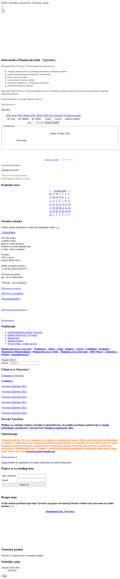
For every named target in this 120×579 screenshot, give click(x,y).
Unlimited (91, 349)
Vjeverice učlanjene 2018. (14, 413)
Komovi (70, 349)
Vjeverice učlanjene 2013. (14, 386)
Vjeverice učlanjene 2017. (14, 407)
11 (53, 204)
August (57, 191)
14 (63, 204)
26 (57, 211)
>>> (57, 227)
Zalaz (60, 349)
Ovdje (4, 462)
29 (66, 211)
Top (4, 576)
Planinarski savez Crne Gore (16, 349)
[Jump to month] (72, 115)
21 (63, 207)
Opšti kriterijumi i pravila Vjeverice (25, 332)
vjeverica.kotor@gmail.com (40, 451)
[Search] (58, 115)
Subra (51, 349)
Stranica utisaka (15, 340)
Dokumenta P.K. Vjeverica (60, 511)
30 (69, 211)
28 (63, 211)
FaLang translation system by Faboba (10, 165)
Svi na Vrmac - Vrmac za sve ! (23, 343)
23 (69, 207)
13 (60, 204)
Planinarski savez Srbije (45, 351)
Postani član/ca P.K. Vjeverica (22, 335)
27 (60, 211)
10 (50, 204)
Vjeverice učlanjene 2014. (14, 391)
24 (50, 211)
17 (50, 207)
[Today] (48, 115)
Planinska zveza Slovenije (74, 351)
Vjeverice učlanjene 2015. (14, 397)
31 (50, 214)
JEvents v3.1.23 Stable (52, 160)
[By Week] (36, 115)
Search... (5, 363)
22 (66, 207)
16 (69, 204)
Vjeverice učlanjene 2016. (14, 402)
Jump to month (51, 122)
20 (60, 207)
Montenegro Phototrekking (15, 351)
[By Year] (11, 115)
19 (57, 207)
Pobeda (5, 354)
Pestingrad (40, 349)
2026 (63, 191)
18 (53, 207)
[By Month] (23, 115)
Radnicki (104, 349)
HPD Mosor (96, 351)
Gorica (80, 349)
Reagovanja (13, 338)
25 (53, 211)
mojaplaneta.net (20, 354)
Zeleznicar (111, 351)
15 (66, 204)
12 (57, 204)
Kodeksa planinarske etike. (59, 427)
